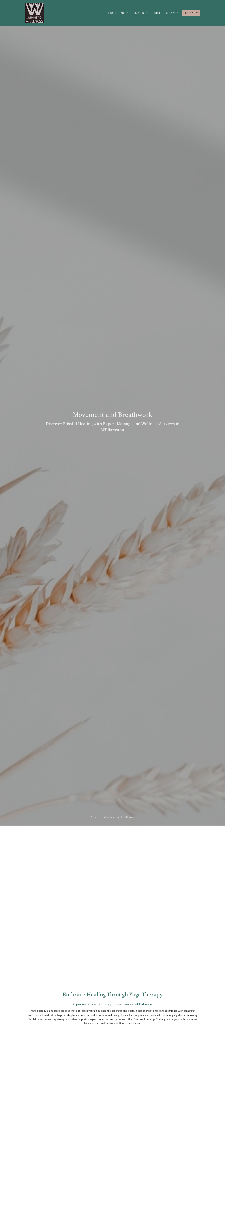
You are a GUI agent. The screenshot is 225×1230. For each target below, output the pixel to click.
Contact (172, 13)
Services (139, 13)
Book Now (191, 13)
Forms (157, 13)
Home (112, 13)
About (124, 13)
